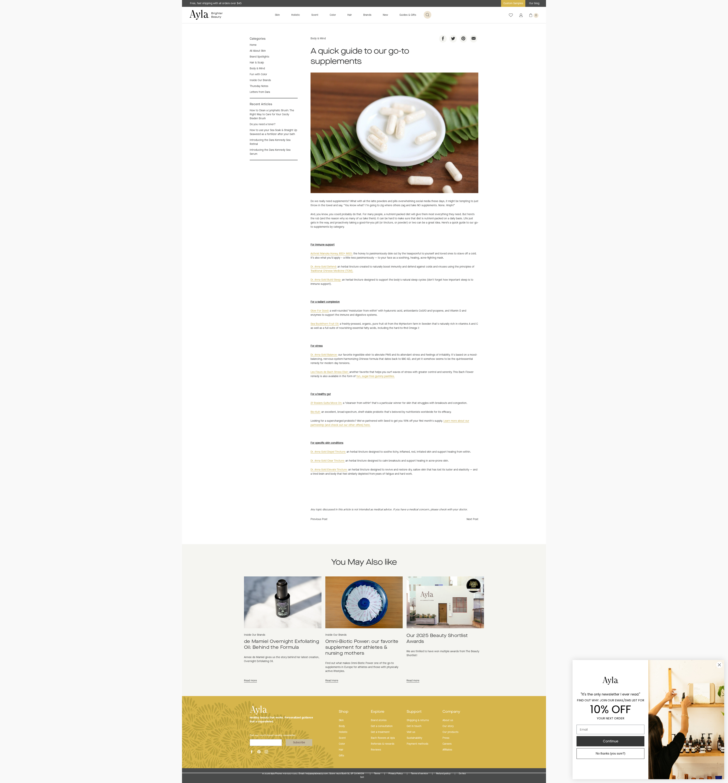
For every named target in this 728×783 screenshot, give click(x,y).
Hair (349, 15)
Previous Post (319, 519)
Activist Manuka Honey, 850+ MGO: (332, 253)
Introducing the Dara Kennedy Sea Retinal (270, 142)
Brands (367, 15)
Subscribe (299, 742)
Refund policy (443, 774)
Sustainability (414, 738)
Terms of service (419, 774)
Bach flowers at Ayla (383, 738)
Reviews (376, 749)
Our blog (534, 3)
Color (333, 15)
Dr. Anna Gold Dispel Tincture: (328, 452)
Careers (447, 744)
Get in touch (414, 726)
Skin (277, 15)
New (385, 15)
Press (445, 738)
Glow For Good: (320, 310)
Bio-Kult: (316, 412)
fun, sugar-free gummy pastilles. (375, 376)
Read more (250, 680)
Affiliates (447, 749)
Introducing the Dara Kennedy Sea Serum (270, 152)
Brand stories (379, 720)
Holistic (295, 15)
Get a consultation (382, 726)
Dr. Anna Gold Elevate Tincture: (329, 469)
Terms (377, 774)
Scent (314, 15)
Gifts (341, 755)
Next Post (472, 519)
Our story (448, 726)
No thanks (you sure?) (610, 753)
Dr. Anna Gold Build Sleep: (326, 280)
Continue (610, 741)
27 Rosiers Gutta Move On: (326, 403)
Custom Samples (513, 3)
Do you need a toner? (262, 124)
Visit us (411, 732)
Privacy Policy (395, 774)
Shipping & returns (418, 720)
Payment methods (417, 744)
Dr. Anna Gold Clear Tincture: (328, 460)
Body (342, 726)
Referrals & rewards (382, 744)
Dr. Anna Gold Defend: (324, 266)
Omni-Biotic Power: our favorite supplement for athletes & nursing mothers (362, 647)
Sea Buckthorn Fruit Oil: (325, 324)
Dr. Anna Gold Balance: (324, 355)
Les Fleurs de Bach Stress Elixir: (330, 372)
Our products (450, 732)
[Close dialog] (719, 664)
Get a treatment (380, 732)
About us (447, 720)
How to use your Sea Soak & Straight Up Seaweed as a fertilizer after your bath (273, 132)
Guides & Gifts (407, 15)
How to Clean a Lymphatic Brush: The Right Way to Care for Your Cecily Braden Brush (272, 114)
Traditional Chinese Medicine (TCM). (332, 271)
